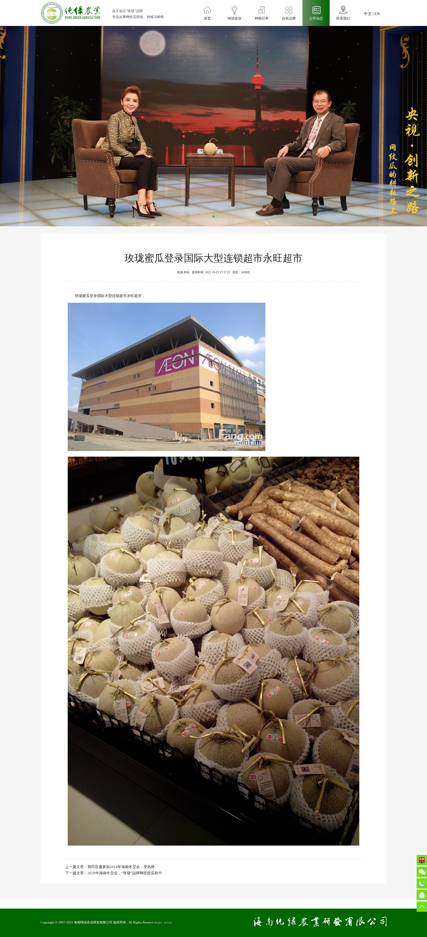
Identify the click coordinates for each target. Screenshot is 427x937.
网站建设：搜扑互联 (163, 923)
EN (377, 14)
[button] (213, 216)
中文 (368, 14)
